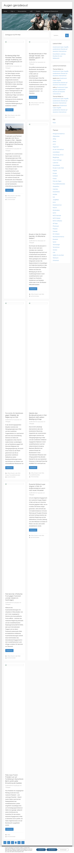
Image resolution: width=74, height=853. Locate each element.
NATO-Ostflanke (57, 221)
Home (5, 11)
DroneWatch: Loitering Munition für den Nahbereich (59, 56)
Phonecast (56, 226)
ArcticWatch (56, 152)
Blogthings (56, 157)
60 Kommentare (11, 658)
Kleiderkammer (57, 205)
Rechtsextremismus (58, 236)
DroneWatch (56, 165)
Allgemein (56, 147)
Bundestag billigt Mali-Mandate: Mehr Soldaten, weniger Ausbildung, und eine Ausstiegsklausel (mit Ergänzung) (13, 60)
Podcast (55, 231)
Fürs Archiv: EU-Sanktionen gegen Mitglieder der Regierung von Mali (14, 415)
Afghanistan (56, 136)
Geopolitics (56, 186)
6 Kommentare (11, 117)
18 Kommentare (11, 836)
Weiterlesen (9, 109)
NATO (54, 213)
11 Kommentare (11, 199)
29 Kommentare (11, 477)
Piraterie (55, 228)
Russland (55, 239)
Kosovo (55, 207)
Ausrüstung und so (58, 154)
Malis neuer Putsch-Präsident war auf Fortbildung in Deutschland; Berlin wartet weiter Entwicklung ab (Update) (14, 779)
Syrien (54, 242)
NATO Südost (56, 218)
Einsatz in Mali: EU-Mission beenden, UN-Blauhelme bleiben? (37, 236)
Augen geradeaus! (16, 5)
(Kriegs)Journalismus (59, 133)
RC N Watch (56, 234)
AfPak (54, 139)
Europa (7, 475)
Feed (54, 122)
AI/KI (54, 144)
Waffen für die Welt (58, 255)
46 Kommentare (35, 537)
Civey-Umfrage (57, 160)
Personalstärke (22, 11)
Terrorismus (56, 247)
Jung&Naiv (56, 199)
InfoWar (55, 194)
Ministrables (56, 210)
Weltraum (55, 258)
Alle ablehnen (52, 849)
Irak (54, 197)
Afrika (8, 115)
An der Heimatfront (58, 149)
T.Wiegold (7, 68)
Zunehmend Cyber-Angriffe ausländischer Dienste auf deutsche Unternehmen (60, 49)
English (38, 11)
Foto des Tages (57, 181)
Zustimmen (41, 849)
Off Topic (55, 223)
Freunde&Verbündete (10, 197)
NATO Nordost (57, 215)
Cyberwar (55, 162)
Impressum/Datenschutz (51, 11)
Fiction (55, 178)
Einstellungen (63, 849)
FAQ (12, 11)
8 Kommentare (35, 476)
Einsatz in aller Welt (15, 115)
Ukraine (55, 250)
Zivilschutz (56, 260)
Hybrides (55, 189)
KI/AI (54, 202)
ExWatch (55, 176)
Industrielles (56, 191)
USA (54, 252)
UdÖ (31, 11)
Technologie (56, 244)
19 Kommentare (35, 104)
